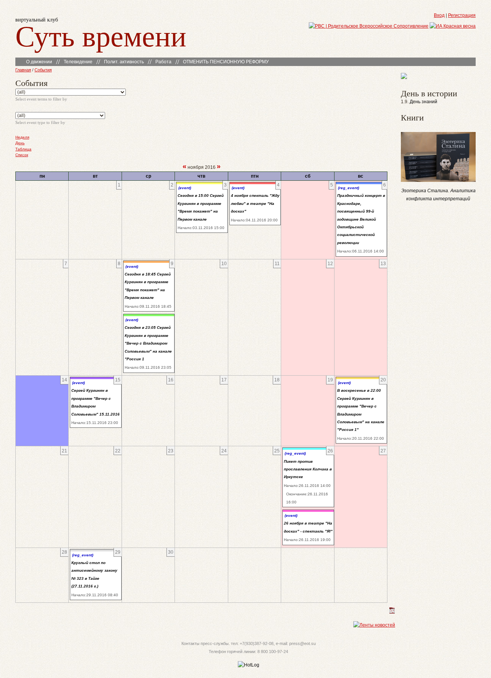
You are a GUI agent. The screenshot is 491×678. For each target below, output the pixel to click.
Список (21, 155)
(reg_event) (348, 188)
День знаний (423, 101)
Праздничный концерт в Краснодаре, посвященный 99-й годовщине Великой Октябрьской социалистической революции (361, 218)
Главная (23, 70)
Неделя (22, 137)
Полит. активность (124, 61)
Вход (439, 15)
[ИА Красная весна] (453, 26)
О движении (39, 61)
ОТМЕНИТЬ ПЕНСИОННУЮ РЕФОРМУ (226, 61)
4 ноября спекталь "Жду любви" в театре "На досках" (255, 203)
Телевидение (78, 61)
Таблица (23, 149)
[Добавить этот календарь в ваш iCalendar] (392, 612)
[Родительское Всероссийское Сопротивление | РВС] (368, 26)
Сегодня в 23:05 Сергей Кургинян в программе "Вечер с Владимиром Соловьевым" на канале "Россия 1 (148, 343)
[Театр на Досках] (404, 77)
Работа (163, 61)
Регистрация (462, 15)
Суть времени (100, 35)
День (20, 143)
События (43, 70)
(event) (184, 188)
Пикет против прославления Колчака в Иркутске (308, 469)
